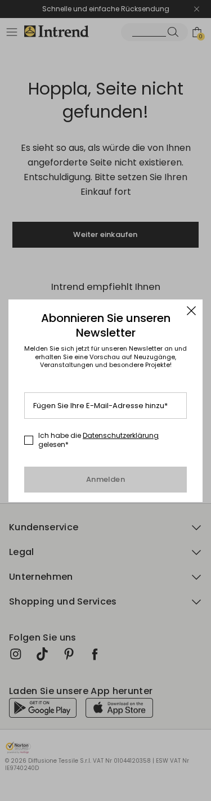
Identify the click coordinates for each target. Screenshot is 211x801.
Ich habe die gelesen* (98, 440)
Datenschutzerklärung (121, 435)
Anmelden (105, 479)
